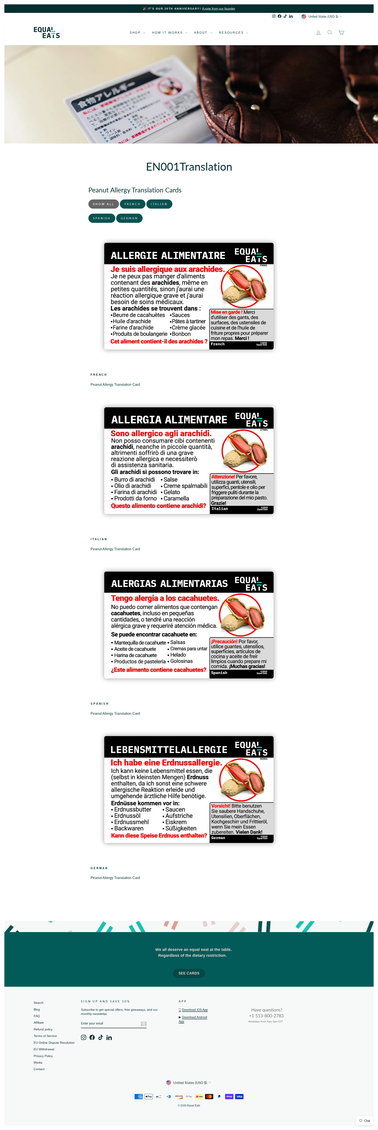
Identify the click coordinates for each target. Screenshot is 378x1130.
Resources (232, 32)
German (129, 218)
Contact (39, 1069)
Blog (37, 1009)
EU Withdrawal (44, 1049)
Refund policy (43, 1029)
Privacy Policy (43, 1056)
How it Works (168, 32)
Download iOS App (195, 1009)
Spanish (102, 218)
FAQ (37, 1016)
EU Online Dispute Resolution (54, 1042)
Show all (103, 204)
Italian (159, 204)
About (201, 32)
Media (38, 1062)
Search (39, 1002)
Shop (136, 32)
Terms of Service (45, 1036)
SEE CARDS (189, 973)
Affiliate (39, 1022)
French (132, 204)
